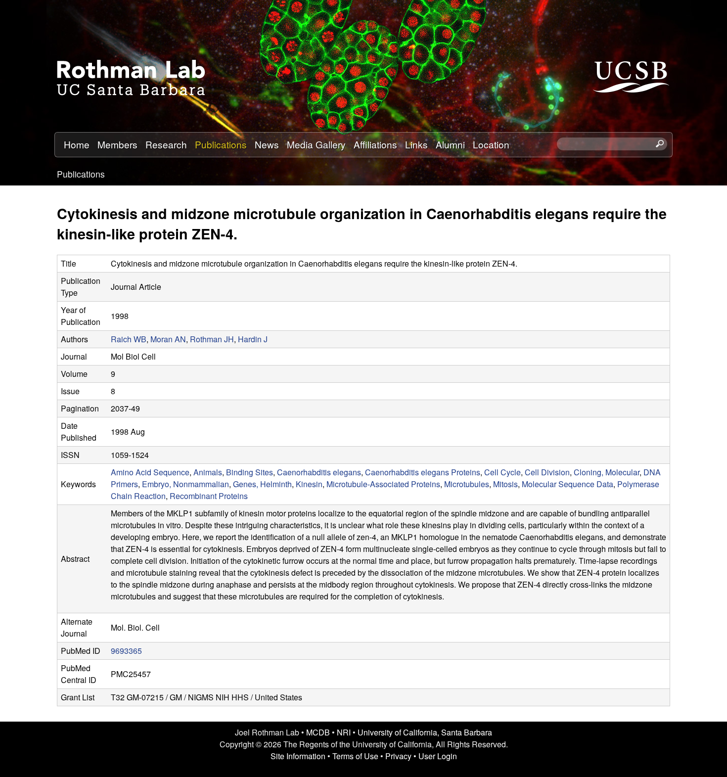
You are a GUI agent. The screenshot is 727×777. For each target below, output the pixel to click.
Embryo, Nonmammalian (185, 484)
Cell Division (547, 472)
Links (416, 144)
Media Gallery (316, 144)
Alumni (450, 144)
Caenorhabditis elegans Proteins (422, 472)
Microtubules (466, 484)
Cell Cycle (502, 472)
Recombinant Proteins (209, 496)
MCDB (318, 732)
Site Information (298, 756)
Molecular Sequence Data (567, 484)
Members (117, 144)
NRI (344, 732)
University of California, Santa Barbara (425, 732)
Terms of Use (355, 756)
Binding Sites (249, 472)
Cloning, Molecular (606, 472)
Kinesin (309, 484)
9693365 (126, 650)
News (267, 144)
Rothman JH (212, 339)
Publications (221, 144)
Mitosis (505, 484)
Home (77, 144)
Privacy (398, 756)
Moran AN (168, 339)
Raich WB (128, 339)
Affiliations (375, 144)
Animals (207, 472)
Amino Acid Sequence (150, 472)
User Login (437, 756)
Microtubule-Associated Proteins (383, 484)
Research (166, 144)
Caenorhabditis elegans (319, 472)
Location (491, 144)
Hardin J (253, 339)
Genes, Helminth (262, 484)
